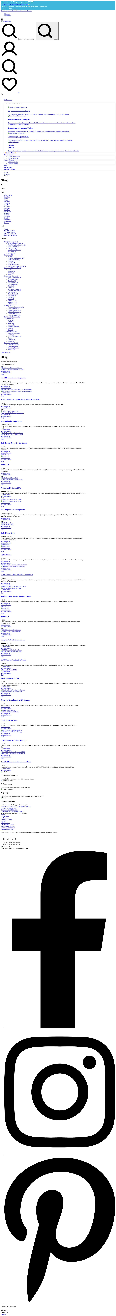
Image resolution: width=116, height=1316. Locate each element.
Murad (6, 198)
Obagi (6, 200)
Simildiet (6, 213)
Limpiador (12, 339)
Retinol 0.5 (5, 616)
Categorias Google (11, 242)
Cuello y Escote (13, 346)
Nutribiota (7, 210)
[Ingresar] (9, 57)
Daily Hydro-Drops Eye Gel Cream (14, 443)
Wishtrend (7, 203)
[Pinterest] (59, 1303)
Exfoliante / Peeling (14, 336)
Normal (11, 325)
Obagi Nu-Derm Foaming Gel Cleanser (15, 700)
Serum (11, 341)
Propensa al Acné (14, 326)
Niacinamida (12, 292)
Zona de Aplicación (11, 343)
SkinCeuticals (8, 195)
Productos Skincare (26, 11)
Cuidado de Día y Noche (12, 268)
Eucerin (6, 223)
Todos (6, 229)
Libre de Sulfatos (14, 313)
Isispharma (7, 219)
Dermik (6, 215)
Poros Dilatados (13, 264)
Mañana (11, 271)
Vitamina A (12, 300)
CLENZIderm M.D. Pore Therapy (13, 740)
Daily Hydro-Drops (8, 533)
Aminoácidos (13, 282)
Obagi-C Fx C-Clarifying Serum (13, 640)
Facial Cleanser (13, 246)
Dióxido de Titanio (14, 289)
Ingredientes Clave (11, 276)
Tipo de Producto (10, 331)
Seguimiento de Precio (12, 317)
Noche (11, 273)
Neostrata (7, 197)
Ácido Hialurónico (14, 277)
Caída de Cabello (14, 259)
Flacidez (11, 261)
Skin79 (6, 205)
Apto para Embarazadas (16, 307)
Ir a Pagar (3, 1314)
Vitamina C (12, 302)
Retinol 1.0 (5, 465)
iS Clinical (7, 206)
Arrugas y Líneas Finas (16, 258)
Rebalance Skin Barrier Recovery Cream (16, 596)
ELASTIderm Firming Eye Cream (13, 660)
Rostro (11, 349)
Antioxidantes (13, 284)
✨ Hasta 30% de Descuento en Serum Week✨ (15, 4)
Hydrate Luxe (6, 555)
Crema (11, 335)
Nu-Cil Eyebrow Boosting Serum (13, 510)
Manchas (11, 263)
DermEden (7, 211)
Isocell (6, 218)
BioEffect (7, 201)
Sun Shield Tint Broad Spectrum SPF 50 (16, 762)
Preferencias (8, 305)
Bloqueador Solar (14, 333)
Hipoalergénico (13, 308)
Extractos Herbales (14, 290)
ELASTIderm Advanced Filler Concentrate (17, 575)
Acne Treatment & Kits (15, 243)
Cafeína (11, 287)
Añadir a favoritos (6, 372)
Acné (10, 256)
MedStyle (7, 208)
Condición (8, 255)
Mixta (11, 323)
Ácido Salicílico (13, 279)
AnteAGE (7, 216)
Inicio (6, 172)
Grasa (11, 320)
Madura (11, 321)
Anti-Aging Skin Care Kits (17, 245)
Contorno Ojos (13, 344)
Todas (10, 274)
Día (10, 269)
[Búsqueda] (58, 67)
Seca (10, 328)
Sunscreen (12, 253)
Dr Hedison (7, 221)
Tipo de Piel (9, 318)
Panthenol (12, 295)
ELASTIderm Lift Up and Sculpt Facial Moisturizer (20, 399)
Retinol (11, 299)
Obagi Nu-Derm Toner (9, 720)
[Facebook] (59, 1028)
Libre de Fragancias (14, 310)
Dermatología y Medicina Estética (10, 11)
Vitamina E (12, 304)
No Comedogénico (14, 315)
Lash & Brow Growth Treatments (14, 250)
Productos (7, 174)
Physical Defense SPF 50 (10, 678)
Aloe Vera (12, 281)
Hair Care (12, 248)
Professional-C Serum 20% (11, 488)
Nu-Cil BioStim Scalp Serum (11, 421)
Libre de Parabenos (14, 312)
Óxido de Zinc (13, 294)
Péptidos (11, 297)
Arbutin (11, 286)
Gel (10, 338)
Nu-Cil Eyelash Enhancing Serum (13, 378)
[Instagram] (59, 1155)
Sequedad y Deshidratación (17, 266)
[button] (5, 371)
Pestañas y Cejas (13, 348)
